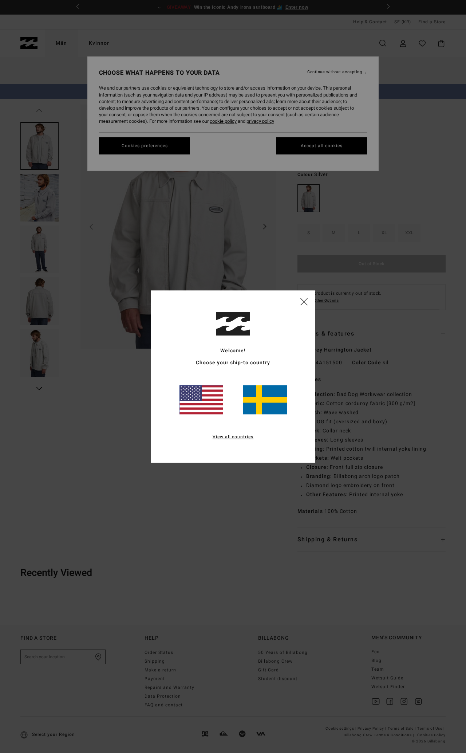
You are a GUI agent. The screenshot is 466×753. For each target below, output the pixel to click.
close (304, 301)
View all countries (233, 437)
